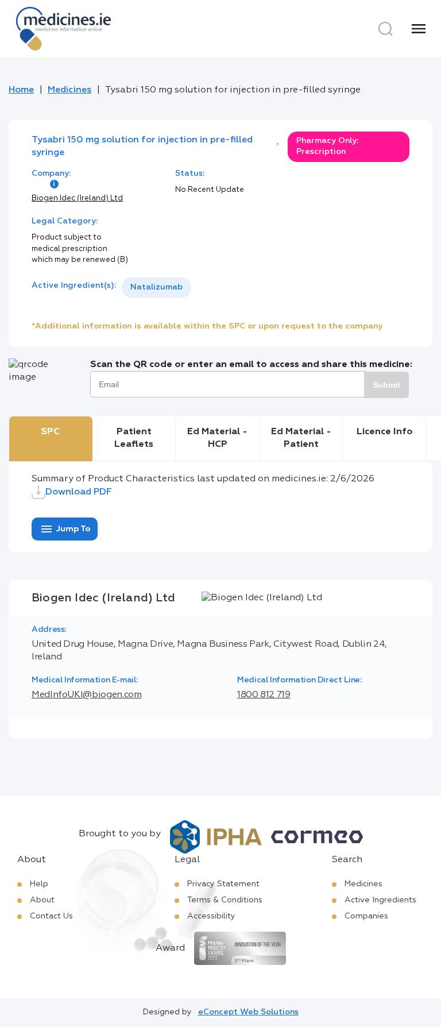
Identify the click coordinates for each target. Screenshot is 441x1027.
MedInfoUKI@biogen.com (86, 695)
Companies (366, 916)
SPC (50, 432)
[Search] (385, 29)
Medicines (69, 90)
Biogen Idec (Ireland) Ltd (77, 198)
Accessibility (211, 916)
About (42, 900)
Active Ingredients (380, 900)
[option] (156, 287)
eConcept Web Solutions (248, 1012)
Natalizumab (156, 287)
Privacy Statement (223, 884)
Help (39, 884)
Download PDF (78, 492)
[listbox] (156, 287)
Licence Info (385, 432)
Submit (386, 384)
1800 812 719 (264, 695)
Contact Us (51, 916)
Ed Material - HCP (217, 438)
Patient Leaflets (133, 438)
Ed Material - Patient (301, 438)
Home (21, 90)
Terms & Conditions (224, 900)
